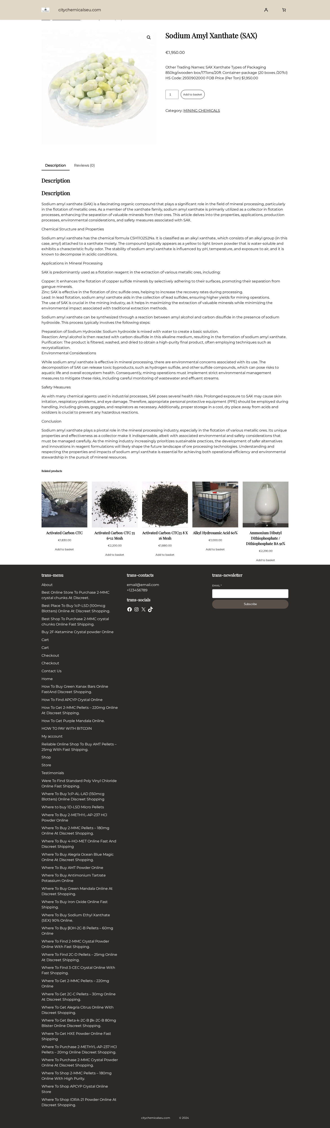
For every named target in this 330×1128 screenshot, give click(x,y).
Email (217, 585)
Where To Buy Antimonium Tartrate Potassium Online (74, 878)
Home (47, 679)
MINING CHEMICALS (201, 110)
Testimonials (53, 773)
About (47, 585)
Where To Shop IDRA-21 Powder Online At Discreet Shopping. (79, 1102)
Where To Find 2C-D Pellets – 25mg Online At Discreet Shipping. (79, 957)
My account (52, 736)
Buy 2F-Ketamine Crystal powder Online (78, 632)
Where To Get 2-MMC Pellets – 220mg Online (75, 983)
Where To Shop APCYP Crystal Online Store (75, 1089)
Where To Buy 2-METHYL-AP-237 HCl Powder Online (74, 817)
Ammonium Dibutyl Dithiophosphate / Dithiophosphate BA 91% (265, 538)
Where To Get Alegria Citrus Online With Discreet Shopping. (78, 1010)
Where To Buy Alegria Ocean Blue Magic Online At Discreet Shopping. (78, 857)
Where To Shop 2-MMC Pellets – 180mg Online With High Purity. (77, 1076)
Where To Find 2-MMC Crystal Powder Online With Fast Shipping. (75, 944)
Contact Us (52, 671)
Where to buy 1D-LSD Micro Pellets (73, 807)
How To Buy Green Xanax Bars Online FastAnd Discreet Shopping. (75, 689)
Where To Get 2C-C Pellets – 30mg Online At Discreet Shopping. (79, 997)
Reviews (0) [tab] (84, 165)
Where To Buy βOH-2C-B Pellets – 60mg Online (77, 931)
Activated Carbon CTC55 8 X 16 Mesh (165, 535)
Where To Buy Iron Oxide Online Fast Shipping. (75, 904)
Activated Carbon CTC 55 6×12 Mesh (115, 535)
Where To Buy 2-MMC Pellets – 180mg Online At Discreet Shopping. (75, 830)
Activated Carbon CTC (64, 532)
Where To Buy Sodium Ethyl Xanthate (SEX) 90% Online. (76, 918)
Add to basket (192, 94)
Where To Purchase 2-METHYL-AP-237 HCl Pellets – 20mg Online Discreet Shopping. (79, 1049)
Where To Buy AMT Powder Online (72, 868)
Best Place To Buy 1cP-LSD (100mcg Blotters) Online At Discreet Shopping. (76, 608)
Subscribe (250, 604)
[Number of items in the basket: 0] (283, 9)
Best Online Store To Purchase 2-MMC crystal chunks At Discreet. (75, 595)
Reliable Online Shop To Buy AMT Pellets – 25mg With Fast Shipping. (79, 747)
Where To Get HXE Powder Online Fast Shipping (76, 1036)
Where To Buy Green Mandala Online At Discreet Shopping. (77, 891)
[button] (149, 37)
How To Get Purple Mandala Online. (73, 721)
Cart (45, 640)
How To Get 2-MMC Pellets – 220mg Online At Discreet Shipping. (80, 710)
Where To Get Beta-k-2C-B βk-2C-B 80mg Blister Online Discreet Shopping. (79, 1023)
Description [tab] (55, 165)
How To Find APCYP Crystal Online (72, 700)
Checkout (50, 655)
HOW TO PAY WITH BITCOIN (67, 728)
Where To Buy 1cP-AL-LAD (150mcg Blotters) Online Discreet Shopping (73, 796)
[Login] (266, 9)
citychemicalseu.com (79, 9)
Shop (46, 757)
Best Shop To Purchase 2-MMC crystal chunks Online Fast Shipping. (75, 621)
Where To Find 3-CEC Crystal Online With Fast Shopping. (78, 970)
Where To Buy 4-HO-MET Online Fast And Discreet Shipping (79, 844)
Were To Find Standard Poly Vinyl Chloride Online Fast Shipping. (79, 783)
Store (46, 765)
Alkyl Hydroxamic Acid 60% (215, 532)
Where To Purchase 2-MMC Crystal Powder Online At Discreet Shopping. (80, 1062)
